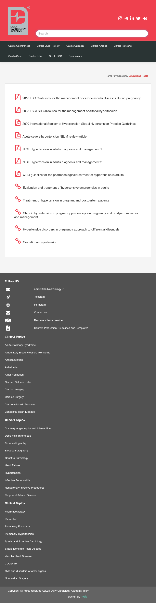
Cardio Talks (35, 56)
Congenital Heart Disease (20, 411)
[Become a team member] (8, 322)
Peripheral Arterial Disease (20, 495)
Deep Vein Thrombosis (18, 435)
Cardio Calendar (75, 45)
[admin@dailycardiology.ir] (8, 291)
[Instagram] (8, 307)
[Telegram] (8, 299)
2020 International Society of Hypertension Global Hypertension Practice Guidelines (79, 123)
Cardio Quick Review (48, 45)
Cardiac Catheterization (18, 382)
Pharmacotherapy (15, 511)
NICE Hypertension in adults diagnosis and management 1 (62, 149)
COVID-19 (11, 563)
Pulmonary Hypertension (19, 533)
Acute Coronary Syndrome (20, 345)
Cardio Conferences (19, 45)
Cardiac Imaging (14, 389)
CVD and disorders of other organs (25, 571)
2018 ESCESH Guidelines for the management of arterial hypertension (70, 111)
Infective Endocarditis (17, 480)
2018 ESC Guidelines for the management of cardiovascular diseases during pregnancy (82, 98)
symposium (120, 75)
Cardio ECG (55, 56)
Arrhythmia (11, 367)
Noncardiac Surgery (16, 578)
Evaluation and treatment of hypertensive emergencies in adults (66, 187)
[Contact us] (8, 314)
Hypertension (13, 472)
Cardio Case (15, 56)
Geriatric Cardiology (16, 458)
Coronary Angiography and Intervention (28, 428)
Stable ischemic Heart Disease (23, 548)
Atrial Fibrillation (14, 374)
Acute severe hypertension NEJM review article (55, 136)
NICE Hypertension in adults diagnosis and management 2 (62, 162)
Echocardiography (15, 443)
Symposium (75, 56)
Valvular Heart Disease (18, 556)
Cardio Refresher (123, 45)
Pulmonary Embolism (17, 526)
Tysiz (84, 596)
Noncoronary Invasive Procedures (24, 487)
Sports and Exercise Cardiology (23, 541)
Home (109, 75)
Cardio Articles (99, 45)
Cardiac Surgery (14, 396)
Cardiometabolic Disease (20, 404)
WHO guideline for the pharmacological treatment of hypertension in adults (73, 175)
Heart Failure (12, 465)
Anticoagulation (14, 359)
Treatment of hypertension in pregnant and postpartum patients (66, 200)
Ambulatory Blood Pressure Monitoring (27, 352)
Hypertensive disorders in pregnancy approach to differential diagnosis (71, 229)
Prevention (11, 519)
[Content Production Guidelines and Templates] (8, 330)
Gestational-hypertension (40, 242)
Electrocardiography (16, 450)
